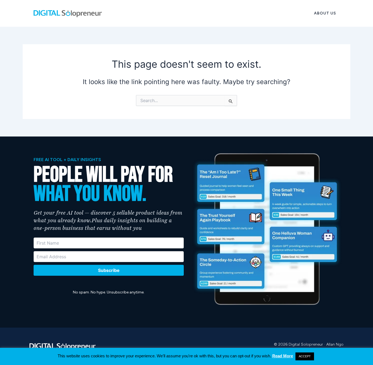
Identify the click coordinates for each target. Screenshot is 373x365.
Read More (282, 356)
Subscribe (109, 270)
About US (325, 13)
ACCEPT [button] (305, 356)
